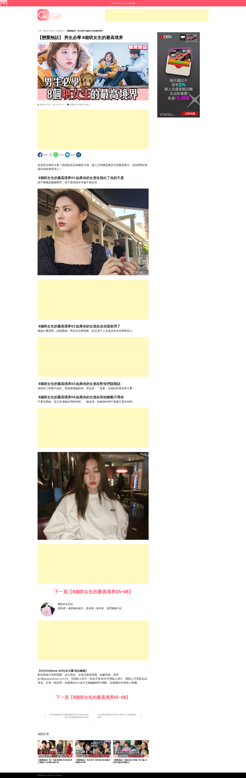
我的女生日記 (45, 104)
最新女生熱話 (48, 30)
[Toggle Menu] (3, 3)
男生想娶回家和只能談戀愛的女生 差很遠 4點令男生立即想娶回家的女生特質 (69, 716)
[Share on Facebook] (43, 154)
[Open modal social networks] (78, 154)
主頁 (39, 30)
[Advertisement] (156, 15)
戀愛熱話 (60, 30)
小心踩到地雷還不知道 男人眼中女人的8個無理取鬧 (117, 716)
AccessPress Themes (53, 775)
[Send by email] (70, 154)
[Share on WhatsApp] (58, 154)
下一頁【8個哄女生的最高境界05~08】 (93, 591)
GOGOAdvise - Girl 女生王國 (123, 3)
